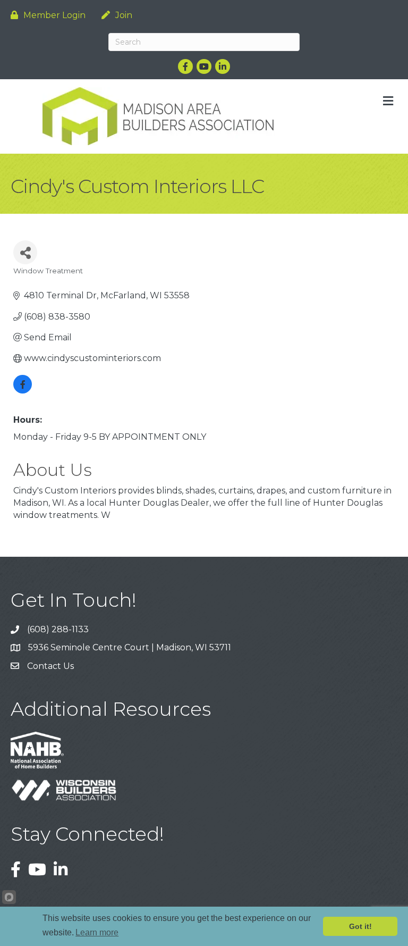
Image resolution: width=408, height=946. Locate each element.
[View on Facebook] (22, 391)
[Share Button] (25, 252)
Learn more (96, 932)
